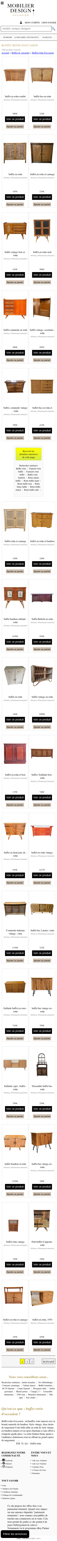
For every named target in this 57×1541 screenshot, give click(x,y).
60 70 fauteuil (8, 1388)
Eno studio (30, 1397)
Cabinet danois (29, 1385)
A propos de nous (39, 1470)
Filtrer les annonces (15, 1534)
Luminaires (20, 37)
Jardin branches (28, 1382)
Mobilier (7, 37)
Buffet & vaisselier (20, 52)
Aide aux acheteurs (39, 1460)
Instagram (9, 1467)
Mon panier (49, 22)
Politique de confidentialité (12, 1495)
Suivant (49, 1361)
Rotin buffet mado (31, 480)
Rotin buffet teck (24, 483)
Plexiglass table (39, 1388)
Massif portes (22, 1391)
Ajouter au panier (15, 126)
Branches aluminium (37, 1394)
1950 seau (21, 1394)
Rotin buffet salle (31, 489)
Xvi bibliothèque (45, 1382)
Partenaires (36, 1473)
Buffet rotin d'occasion (43, 52)
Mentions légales (8, 1498)
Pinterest (8, 1463)
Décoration (33, 37)
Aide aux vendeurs (39, 1463)
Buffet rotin (21, 468)
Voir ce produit (15, 119)
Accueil (5, 52)
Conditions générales (10, 1492)
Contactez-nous (38, 1467)
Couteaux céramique (11, 1385)
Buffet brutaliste (45, 1385)
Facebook (8, 1460)
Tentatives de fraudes (10, 1488)
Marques (47, 37)
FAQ (4, 1485)
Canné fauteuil (23, 1388)
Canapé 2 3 (35, 1391)
